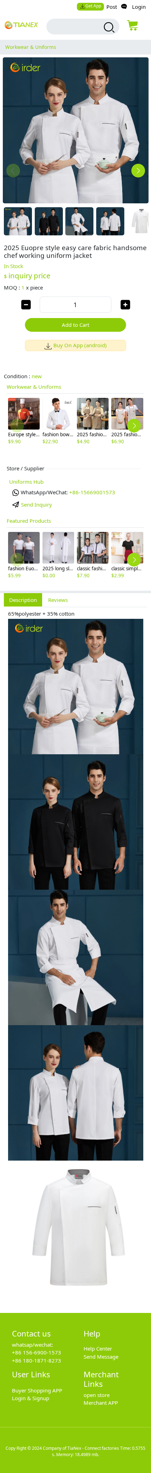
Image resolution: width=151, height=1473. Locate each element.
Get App (93, 6)
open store (97, 1394)
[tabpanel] (75, 956)
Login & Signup (30, 1398)
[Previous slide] (13, 171)
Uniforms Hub (26, 481)
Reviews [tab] (58, 599)
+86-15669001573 (92, 492)
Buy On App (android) (80, 345)
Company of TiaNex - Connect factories (81, 1448)
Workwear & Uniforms (30, 47)
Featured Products (29, 520)
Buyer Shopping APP (37, 1390)
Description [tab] (23, 599)
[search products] (108, 27)
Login (139, 6)
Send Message (101, 1356)
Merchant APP (101, 1402)
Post (111, 6)
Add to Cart (75, 324)
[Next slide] (138, 171)
